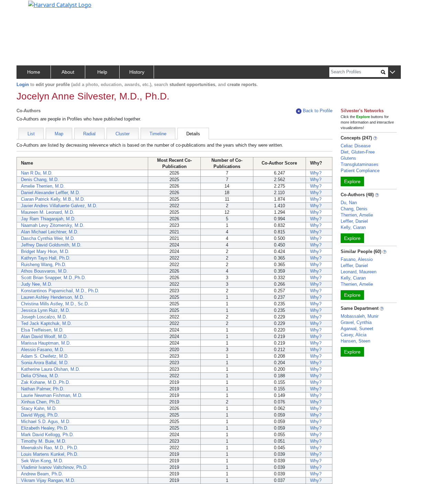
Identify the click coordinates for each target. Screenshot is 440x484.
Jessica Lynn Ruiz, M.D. (45, 310)
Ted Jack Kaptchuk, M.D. (46, 323)
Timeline (158, 133)
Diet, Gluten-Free (358, 152)
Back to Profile (317, 110)
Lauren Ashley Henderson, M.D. (52, 297)
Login (22, 84)
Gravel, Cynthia (356, 322)
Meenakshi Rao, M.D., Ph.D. (49, 447)
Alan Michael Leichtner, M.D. (49, 231)
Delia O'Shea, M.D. (40, 375)
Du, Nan (349, 202)
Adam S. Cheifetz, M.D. (45, 356)
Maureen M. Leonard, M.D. (47, 212)
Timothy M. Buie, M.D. (43, 441)
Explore (352, 181)
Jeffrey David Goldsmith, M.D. (51, 245)
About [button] (68, 72)
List (31, 133)
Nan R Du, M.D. (37, 173)
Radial (89, 133)
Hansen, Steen (355, 341)
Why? (315, 173)
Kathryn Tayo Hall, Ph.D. (45, 258)
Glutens (348, 158)
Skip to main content (28, 8)
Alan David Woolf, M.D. (44, 336)
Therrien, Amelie (357, 215)
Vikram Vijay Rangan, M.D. (48, 480)
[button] (392, 72)
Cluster (123, 133)
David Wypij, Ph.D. (40, 415)
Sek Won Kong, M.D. (42, 460)
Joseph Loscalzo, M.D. (44, 316)
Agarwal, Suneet (357, 328)
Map (59, 133)
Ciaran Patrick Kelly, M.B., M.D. (53, 199)
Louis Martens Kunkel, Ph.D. (49, 454)
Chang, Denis (354, 208)
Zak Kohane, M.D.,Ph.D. (45, 382)
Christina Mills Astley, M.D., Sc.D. (55, 303)
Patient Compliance (360, 170)
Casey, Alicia (353, 334)
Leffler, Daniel (354, 221)
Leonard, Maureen (358, 271)
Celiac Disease (356, 145)
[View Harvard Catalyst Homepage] (59, 4)
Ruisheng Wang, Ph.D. (43, 264)
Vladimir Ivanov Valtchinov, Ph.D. (54, 467)
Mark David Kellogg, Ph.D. (47, 434)
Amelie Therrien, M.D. (43, 186)
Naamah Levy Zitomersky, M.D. (52, 225)
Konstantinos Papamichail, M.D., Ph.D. (60, 290)
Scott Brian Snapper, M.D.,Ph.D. (53, 277)
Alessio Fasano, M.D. (42, 349)
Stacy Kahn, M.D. (39, 408)
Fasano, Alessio (357, 259)
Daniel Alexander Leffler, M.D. (50, 192)
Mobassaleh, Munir (359, 316)
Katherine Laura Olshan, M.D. (50, 369)
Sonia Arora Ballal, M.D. (45, 362)
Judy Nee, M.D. (36, 284)
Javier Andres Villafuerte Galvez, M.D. (59, 205)
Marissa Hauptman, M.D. (46, 343)
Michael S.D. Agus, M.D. (45, 421)
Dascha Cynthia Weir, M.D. (48, 238)
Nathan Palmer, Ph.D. (42, 388)
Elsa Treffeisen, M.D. (42, 330)
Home (33, 72)
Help (102, 72)
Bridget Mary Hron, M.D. (45, 251)
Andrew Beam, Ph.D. (42, 473)
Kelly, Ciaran (353, 227)
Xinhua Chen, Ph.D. (40, 401)
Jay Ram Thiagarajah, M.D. (48, 218)
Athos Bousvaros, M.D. (44, 271)
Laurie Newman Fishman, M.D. (51, 395)
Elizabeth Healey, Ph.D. (44, 428)
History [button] (136, 72)
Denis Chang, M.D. (40, 179)
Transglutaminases (359, 164)
